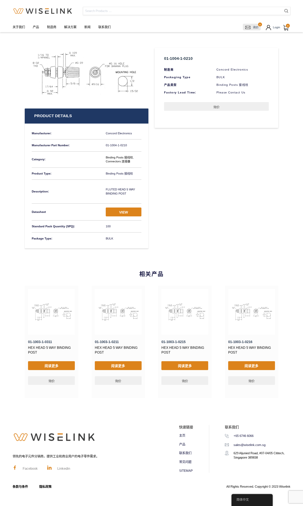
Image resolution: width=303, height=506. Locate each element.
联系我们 (104, 27)
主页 (182, 435)
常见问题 (185, 462)
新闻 (87, 27)
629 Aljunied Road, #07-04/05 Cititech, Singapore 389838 (259, 455)
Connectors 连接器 (118, 161)
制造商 (51, 27)
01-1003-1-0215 (173, 342)
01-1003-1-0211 (107, 342)
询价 (216, 107)
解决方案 (70, 27)
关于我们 (19, 27)
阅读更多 (52, 366)
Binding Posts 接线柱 (119, 157)
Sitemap (186, 470)
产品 (36, 27)
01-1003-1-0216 (240, 342)
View (123, 212)
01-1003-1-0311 (40, 342)
